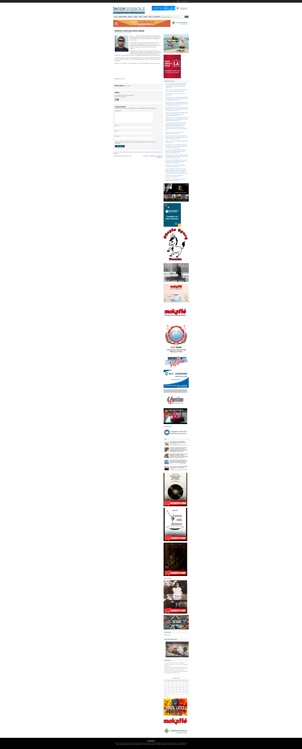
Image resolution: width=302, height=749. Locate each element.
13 (179, 687)
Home (115, 16)
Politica (135, 16)
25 (172, 691)
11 (172, 687)
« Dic (165, 696)
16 (165, 689)
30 (165, 694)
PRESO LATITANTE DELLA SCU (123, 156)
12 (176, 687)
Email (117, 130)
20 (179, 689)
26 (176, 691)
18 (172, 689)
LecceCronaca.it (151, 741)
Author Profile (127, 85)
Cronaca (130, 16)
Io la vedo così (156, 16)
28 (183, 691)
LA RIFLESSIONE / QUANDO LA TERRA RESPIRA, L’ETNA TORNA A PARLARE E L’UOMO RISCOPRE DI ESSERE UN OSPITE (177, 99)
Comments (185, 1)
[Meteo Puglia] (167, 634)
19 (176, 689)
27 (179, 691)
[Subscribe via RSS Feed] (115, 100)
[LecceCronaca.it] (129, 13)
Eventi (140, 16)
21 (183, 689)
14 (183, 687)
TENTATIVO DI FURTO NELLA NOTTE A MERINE (129, 31)
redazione (116, 32)
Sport (150, 16)
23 (165, 691)
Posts (179, 1)
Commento (118, 110)
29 (186, 691)
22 (186, 689)
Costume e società (122, 16)
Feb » (167, 696)
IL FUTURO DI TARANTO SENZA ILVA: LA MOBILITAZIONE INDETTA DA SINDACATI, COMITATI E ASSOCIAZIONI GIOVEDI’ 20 (178, 461)
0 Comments (128, 32)
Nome (117, 125)
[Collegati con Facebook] (118, 100)
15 (186, 687)
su (168, 83)
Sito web (117, 136)
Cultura (145, 16)
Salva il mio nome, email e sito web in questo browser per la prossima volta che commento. (135, 142)
